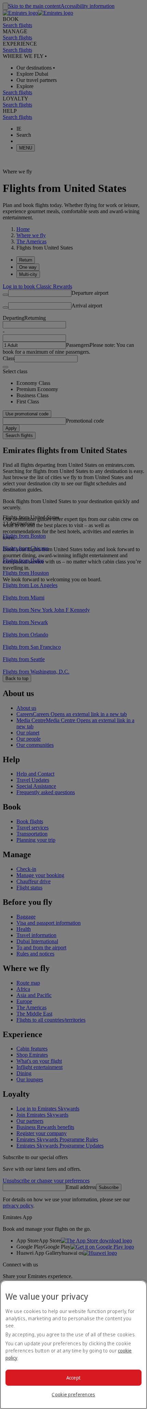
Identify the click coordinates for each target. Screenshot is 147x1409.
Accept (73, 1377)
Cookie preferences (73, 1394)
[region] (73, 1344)
